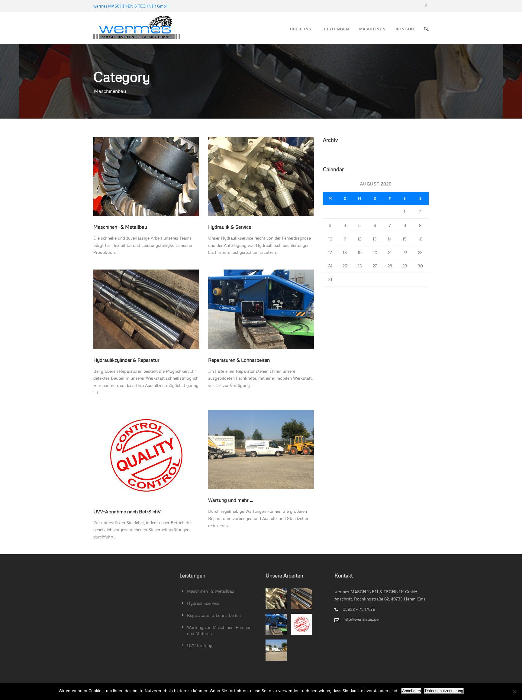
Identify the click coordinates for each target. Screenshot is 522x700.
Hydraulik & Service (229, 227)
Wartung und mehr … (230, 500)
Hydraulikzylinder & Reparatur (126, 360)
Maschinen (372, 29)
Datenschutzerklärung (444, 691)
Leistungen (335, 29)
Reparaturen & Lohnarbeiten (239, 360)
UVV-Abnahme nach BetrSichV (127, 512)
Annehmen (411, 691)
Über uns (300, 29)
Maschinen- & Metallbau (120, 227)
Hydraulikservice (203, 603)
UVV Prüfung (199, 645)
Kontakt (405, 29)
